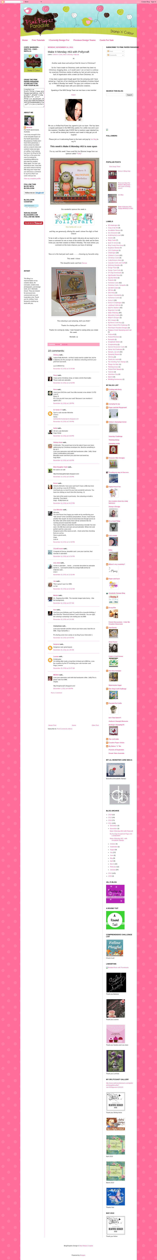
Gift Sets (110, 290)
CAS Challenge (113, 250)
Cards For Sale (107, 40)
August (112, 850)
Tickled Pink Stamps (114, 369)
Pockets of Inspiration (116, 750)
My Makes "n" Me (115, 746)
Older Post (95, 725)
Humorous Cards (113, 298)
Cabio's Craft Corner (116, 656)
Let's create (113, 535)
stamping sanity (114, 443)
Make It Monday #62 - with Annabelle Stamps (118, 839)
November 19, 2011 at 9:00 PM (63, 638)
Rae (54, 610)
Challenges (112, 253)
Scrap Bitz (112, 608)
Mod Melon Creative (86, 1246)
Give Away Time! (114, 166)
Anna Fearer (113, 642)
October (113, 844)
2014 (110, 815)
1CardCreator (58, 549)
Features (111, 280)
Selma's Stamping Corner (118, 422)
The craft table (114, 739)
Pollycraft (76, 54)
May (111, 858)
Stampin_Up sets (113, 352)
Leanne (56, 656)
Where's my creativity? (117, 564)
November (113, 828)
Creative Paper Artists (116, 743)
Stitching (111, 357)
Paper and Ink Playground (118, 407)
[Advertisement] (73, 709)
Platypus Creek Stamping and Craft (119, 330)
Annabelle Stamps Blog (117, 593)
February (113, 867)
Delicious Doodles (114, 265)
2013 (110, 817)
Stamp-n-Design (114, 507)
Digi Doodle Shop (114, 275)
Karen (74, 95)
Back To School (113, 243)
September (114, 847)
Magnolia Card (113, 310)
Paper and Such (114, 579)
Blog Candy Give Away (115, 245)
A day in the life (113, 228)
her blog (93, 139)
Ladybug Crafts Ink (114, 305)
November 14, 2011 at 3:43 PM (63, 436)
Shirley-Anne (57, 442)
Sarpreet (56, 644)
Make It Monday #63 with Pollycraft (121, 831)
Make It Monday (68, 54)
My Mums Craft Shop (115, 323)
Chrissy (56, 355)
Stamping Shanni (113, 354)
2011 (110, 823)
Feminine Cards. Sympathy (117, 285)
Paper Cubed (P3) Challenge (117, 325)
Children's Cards (57, 54)
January (113, 870)
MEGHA (56, 675)
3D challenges (113, 225)
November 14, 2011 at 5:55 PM (63, 477)
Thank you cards (113, 359)
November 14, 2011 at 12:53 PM (64, 383)
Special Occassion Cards (116, 347)
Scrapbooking (112, 344)
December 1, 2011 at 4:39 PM (63, 688)
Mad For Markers (113, 308)
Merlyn (56, 595)
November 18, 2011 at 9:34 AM (63, 619)
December (113, 826)
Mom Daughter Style (60, 467)
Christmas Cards (113, 258)
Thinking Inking (114, 440)
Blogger (82, 1255)
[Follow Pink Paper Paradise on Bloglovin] (34, 194)
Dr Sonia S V (57, 410)
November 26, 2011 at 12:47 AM (64, 668)
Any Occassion (113, 233)
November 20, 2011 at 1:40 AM (63, 650)
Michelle (57, 344)
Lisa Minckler (58, 510)
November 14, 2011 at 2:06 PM (63, 421)
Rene (55, 389)
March (112, 864)
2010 (110, 873)
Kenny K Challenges (115, 303)
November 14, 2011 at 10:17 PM (64, 503)
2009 (110, 876)
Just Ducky (113, 627)
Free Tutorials (38, 40)
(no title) (120, 195)
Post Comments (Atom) (64, 729)
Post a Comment (56, 693)
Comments (113, 55)
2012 (110, 820)
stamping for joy (114, 404)
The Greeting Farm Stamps (117, 362)
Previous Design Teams (84, 40)
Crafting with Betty (115, 389)
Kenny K (111, 300)
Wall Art (110, 377)
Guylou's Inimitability (115, 295)
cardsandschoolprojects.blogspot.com (66, 419)
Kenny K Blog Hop (124, 171)
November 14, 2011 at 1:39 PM (63, 403)
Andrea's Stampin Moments (118, 721)
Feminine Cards (113, 283)
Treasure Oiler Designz (117, 458)
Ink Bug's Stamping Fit (116, 725)
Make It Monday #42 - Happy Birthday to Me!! (125, 207)
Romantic (111, 339)
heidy (55, 428)
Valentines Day (113, 374)
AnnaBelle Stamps (114, 230)
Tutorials (111, 372)
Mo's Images (112, 320)
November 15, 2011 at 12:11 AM (64, 574)
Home (25, 40)
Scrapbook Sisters (114, 342)
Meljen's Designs (113, 318)
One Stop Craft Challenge (117, 689)
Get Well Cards (113, 288)
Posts (111, 51)
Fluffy (79, 153)
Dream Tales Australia (116, 753)
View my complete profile (32, 178)
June (112, 855)
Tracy (55, 375)
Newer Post (52, 725)
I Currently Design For (59, 40)
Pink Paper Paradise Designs (118, 328)
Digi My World (112, 278)
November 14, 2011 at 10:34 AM (64, 369)
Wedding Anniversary (115, 379)
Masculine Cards (113, 315)
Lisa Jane (56, 563)
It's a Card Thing (114, 521)
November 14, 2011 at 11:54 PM (64, 556)
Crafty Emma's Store (114, 260)
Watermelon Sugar (115, 685)
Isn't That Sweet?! (115, 718)
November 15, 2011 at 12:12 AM (64, 589)
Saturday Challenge (115, 436)
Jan (54, 581)
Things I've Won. (113, 364)
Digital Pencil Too (115, 487)
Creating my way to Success (119, 472)
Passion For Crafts (115, 703)
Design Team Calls (114, 270)
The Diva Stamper (115, 671)
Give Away (111, 293)
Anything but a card (114, 235)
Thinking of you (113, 367)
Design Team (112, 268)
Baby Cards (112, 240)
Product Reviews (113, 337)
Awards (110, 238)
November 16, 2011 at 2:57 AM (63, 603)
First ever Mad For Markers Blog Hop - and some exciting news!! (124, 185)
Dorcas (84, 263)
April (111, 861)
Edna (110, 550)
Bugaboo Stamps (113, 248)
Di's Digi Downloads (114, 273)
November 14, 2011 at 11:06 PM (64, 542)
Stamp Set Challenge (115, 349)
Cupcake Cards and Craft (116, 263)
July (111, 852)
